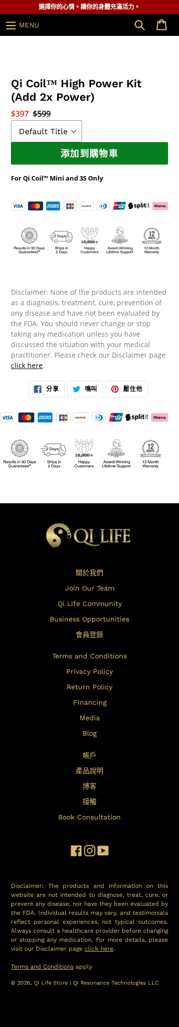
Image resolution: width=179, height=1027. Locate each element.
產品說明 (89, 771)
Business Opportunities (89, 619)
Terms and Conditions (89, 656)
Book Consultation (89, 817)
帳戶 (89, 755)
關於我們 (89, 573)
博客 (89, 786)
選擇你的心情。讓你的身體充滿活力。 (89, 6)
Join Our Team (89, 588)
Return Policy (89, 687)
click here (27, 365)
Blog (89, 733)
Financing (89, 702)
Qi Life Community (90, 604)
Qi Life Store (52, 983)
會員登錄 (89, 634)
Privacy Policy (89, 671)
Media (90, 718)
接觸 (89, 802)
